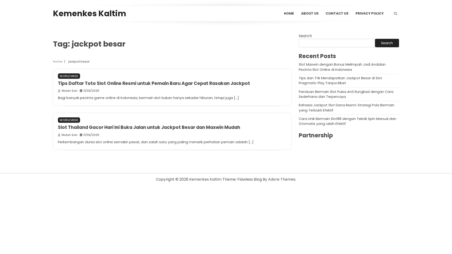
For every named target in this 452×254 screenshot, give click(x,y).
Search (305, 36)
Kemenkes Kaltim (89, 13)
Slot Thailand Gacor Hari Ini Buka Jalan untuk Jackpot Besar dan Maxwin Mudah (149, 127)
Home (289, 13)
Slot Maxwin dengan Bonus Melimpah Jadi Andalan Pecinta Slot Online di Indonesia (342, 67)
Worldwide (69, 76)
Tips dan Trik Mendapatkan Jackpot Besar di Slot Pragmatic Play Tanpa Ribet (340, 80)
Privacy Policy (369, 13)
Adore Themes (281, 179)
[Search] (395, 13)
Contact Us (337, 13)
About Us (310, 13)
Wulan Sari (69, 91)
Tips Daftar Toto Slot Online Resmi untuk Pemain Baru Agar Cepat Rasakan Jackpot (154, 83)
